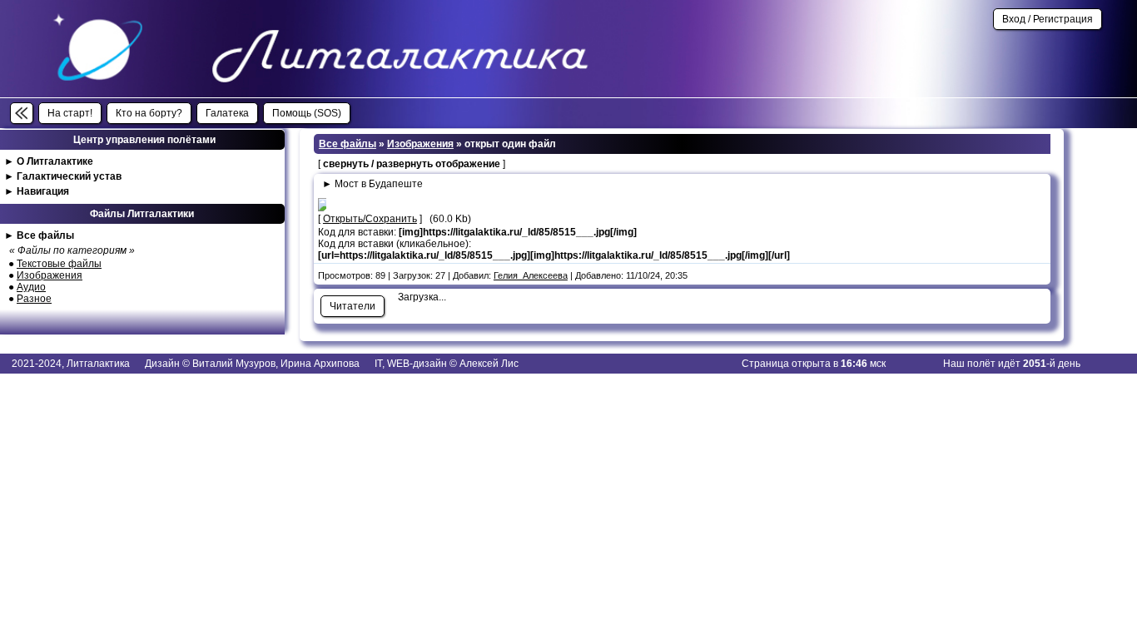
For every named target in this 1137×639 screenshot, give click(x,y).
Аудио (31, 287)
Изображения (49, 275)
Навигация (43, 191)
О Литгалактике (55, 161)
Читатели (352, 306)
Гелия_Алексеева (531, 275)
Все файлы (45, 235)
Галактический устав (69, 176)
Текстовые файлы (59, 264)
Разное (34, 299)
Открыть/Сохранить (370, 219)
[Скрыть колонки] (21, 113)
